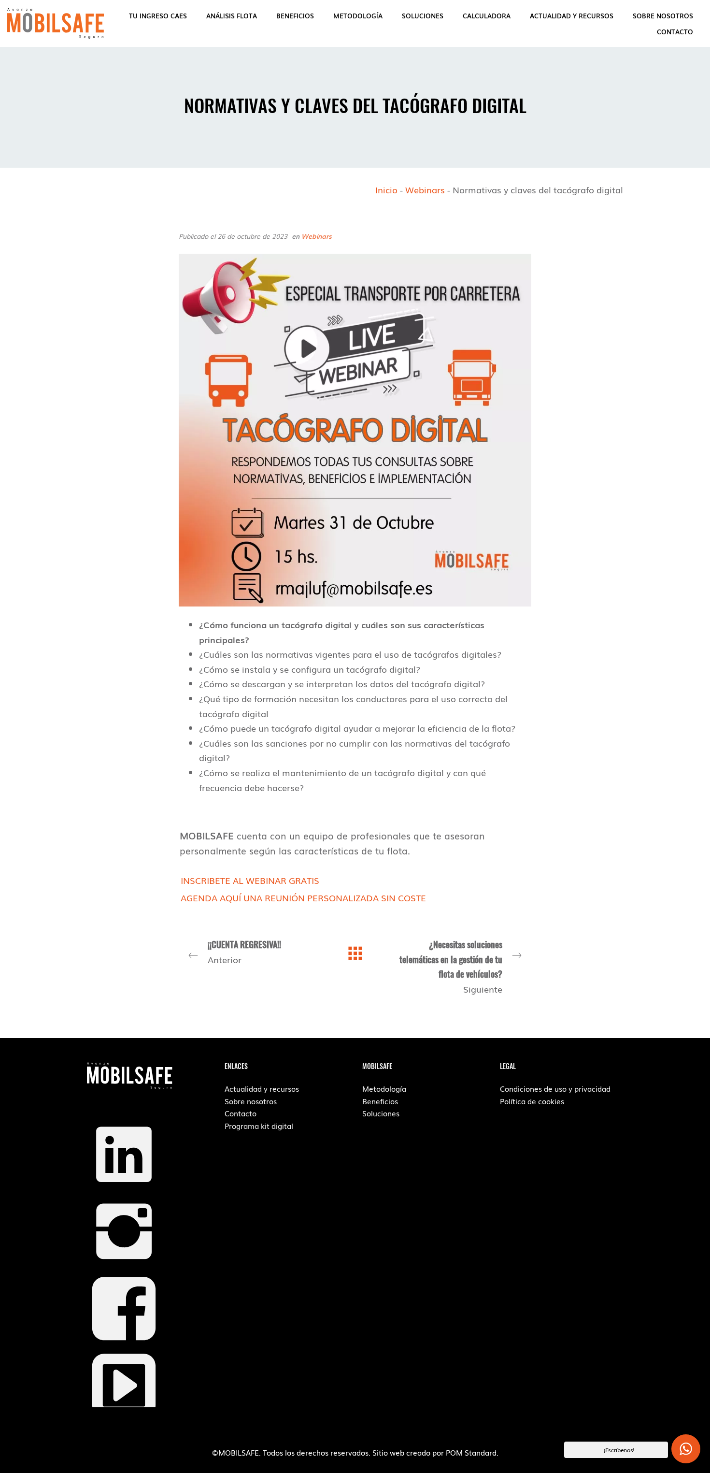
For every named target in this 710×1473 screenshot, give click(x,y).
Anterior (244, 952)
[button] (685, 1448)
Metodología (384, 1088)
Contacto (240, 1113)
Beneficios (380, 1101)
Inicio (386, 189)
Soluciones (380, 1113)
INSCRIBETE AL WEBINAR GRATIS (250, 880)
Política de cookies (532, 1101)
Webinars (425, 189)
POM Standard (471, 1452)
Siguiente (450, 966)
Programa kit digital (259, 1125)
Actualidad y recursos (262, 1088)
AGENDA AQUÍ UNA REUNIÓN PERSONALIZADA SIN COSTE (303, 897)
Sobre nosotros (251, 1101)
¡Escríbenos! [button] (619, 1449)
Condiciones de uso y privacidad (555, 1088)
